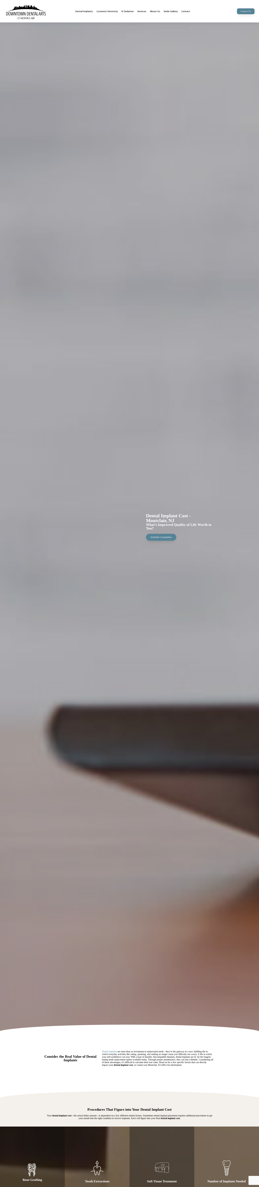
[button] (246, 11)
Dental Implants (84, 11)
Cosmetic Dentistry (107, 11)
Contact (185, 11)
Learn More (32, 1182)
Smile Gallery (171, 11)
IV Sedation (127, 11)
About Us (155, 11)
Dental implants (109, 1051)
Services (141, 11)
